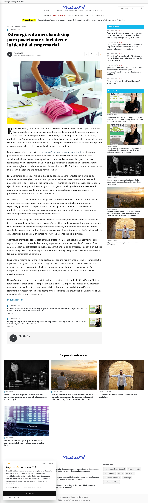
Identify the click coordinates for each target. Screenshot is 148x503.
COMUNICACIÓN (58, 15)
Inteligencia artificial (111, 482)
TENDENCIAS (98, 15)
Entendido (29, 493)
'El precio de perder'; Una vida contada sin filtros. (124, 82)
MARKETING (78, 15)
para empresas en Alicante (62, 152)
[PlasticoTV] (74, 7)
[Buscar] (142, 8)
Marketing (129, 473)
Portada (46, 15)
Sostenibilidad (109, 473)
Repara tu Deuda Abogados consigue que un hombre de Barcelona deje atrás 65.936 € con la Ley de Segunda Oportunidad (52, 20)
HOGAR (69, 15)
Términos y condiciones (67, 497)
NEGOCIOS (88, 15)
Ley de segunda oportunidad (115, 469)
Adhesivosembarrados (112, 478)
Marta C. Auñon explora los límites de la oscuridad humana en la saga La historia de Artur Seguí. (112, 20)
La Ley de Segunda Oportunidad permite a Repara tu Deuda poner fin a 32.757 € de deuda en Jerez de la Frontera (82, 20)
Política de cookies (82, 497)
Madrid (120, 473)
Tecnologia (127, 478)
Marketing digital (134, 469)
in (96, 54)
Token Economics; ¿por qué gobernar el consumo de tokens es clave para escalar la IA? (24, 443)
